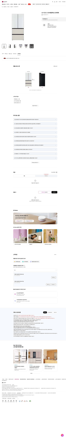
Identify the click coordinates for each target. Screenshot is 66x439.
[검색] (53, 2)
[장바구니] (57, 2)
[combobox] (35, 270)
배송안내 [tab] (45, 312)
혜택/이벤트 (15, 4)
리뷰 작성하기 (53, 172)
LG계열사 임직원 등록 (44, 379)
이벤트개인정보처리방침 (23, 379)
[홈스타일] (29, 4)
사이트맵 (3, 379)
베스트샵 (22, 4)
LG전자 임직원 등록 (37, 379)
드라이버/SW (26, 261)
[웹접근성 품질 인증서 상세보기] (30, 401)
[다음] (57, 360)
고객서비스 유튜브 (4, 398)
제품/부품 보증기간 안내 (35, 261)
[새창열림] (34, 4)
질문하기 (45, 192)
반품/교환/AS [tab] (50, 312)
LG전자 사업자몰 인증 (58, 379)
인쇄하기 (56, 66)
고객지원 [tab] (18, 53)
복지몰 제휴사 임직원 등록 (51, 379)
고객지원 (11, 4)
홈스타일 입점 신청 (4, 380)
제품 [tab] (24, 175)
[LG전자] (4, 2)
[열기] (24, 265)
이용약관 (6, 379)
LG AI (25, 4)
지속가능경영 (63, 1)
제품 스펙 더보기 (34, 105)
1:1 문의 (13, 384)
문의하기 (54, 192)
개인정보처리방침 (17, 379)
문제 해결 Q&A (18, 261)
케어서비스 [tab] (46, 175)
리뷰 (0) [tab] (6, 53)
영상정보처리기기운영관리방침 (30, 379)
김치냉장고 (11, 6)
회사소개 (60, 1)
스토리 (19, 4)
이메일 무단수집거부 (11, 379)
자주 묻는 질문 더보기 (35, 162)
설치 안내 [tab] (55, 312)
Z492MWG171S (16, 6)
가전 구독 (7, 4)
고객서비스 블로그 (9, 398)
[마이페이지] (55, 2)
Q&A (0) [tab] (10, 53)
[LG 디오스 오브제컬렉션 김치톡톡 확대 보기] (18, 27)
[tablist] (35, 176)
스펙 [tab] (2, 53)
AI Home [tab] (14, 53)
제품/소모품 (4, 4)
